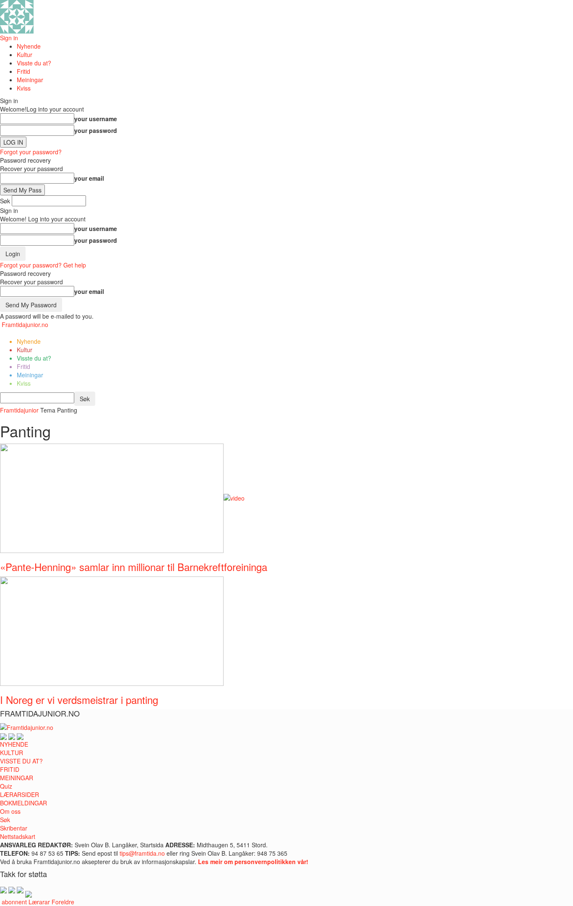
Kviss (24, 88)
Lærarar (39, 902)
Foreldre (63, 902)
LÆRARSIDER (19, 794)
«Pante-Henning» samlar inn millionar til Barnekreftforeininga (133, 566)
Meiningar (30, 79)
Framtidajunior (19, 410)
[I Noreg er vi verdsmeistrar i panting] (112, 630)
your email (89, 178)
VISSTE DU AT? (21, 761)
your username (95, 118)
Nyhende (29, 46)
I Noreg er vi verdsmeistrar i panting (79, 699)
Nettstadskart (17, 836)
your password (95, 130)
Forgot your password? (31, 152)
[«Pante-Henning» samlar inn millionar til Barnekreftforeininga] (122, 497)
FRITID (9, 769)
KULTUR (11, 752)
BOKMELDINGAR (23, 803)
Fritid (23, 71)
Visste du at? (34, 63)
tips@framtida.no (142, 853)
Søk (5, 819)
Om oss (10, 811)
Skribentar (13, 828)
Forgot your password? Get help (43, 265)
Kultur (24, 54)
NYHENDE (14, 744)
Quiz (6, 786)
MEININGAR (16, 778)
